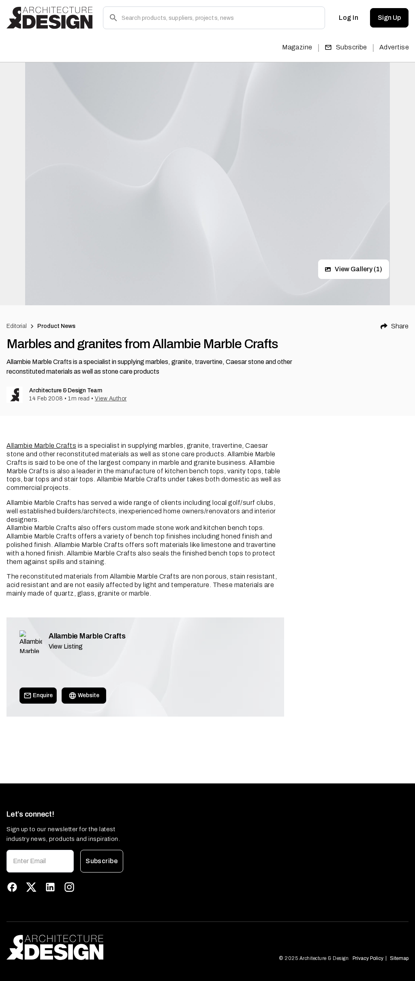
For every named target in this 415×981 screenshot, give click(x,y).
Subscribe (351, 47)
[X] (31, 887)
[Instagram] (69, 887)
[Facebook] (12, 887)
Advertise (394, 47)
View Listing (66, 646)
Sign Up (389, 17)
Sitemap (399, 958)
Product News (56, 326)
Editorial (16, 326)
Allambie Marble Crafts (41, 445)
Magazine (297, 47)
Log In (348, 17)
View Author (111, 399)
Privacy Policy (368, 958)
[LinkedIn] (50, 887)
